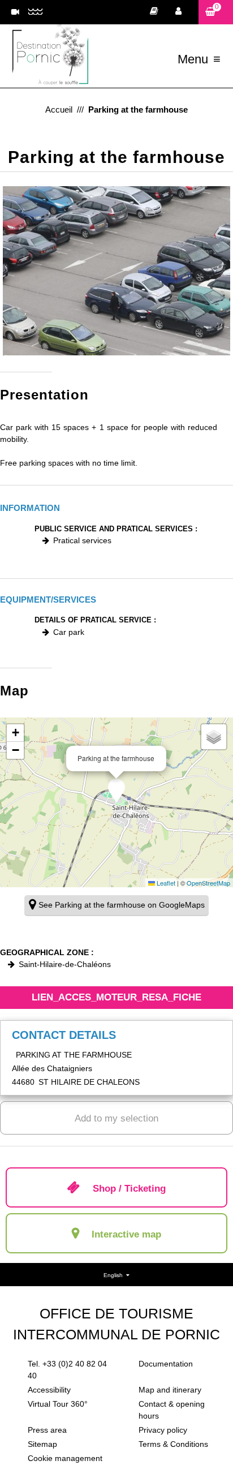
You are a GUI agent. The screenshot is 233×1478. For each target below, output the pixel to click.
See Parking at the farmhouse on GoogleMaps (121, 904)
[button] (216, 12)
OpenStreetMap (208, 882)
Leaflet (165, 882)
